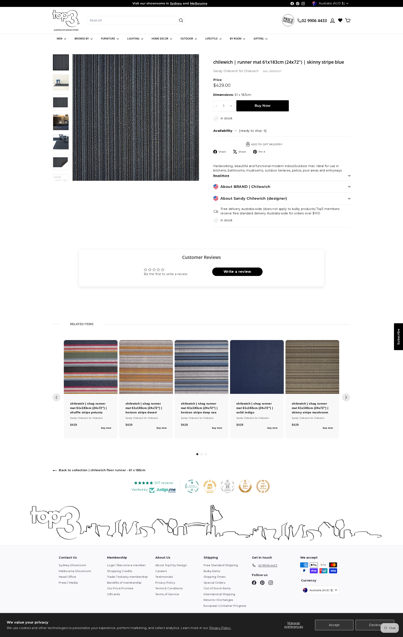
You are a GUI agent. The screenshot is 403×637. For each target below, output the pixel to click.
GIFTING (259, 38)
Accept (334, 625)
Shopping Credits (119, 571)
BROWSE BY (82, 38)
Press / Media (68, 582)
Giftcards (113, 594)
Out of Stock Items (217, 588)
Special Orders (214, 582)
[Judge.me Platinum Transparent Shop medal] (192, 486)
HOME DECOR (160, 38)
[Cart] (347, 20)
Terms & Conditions (169, 588)
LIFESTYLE (211, 38)
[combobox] (136, 20)
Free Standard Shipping (221, 565)
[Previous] (56, 397)
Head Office (67, 576)
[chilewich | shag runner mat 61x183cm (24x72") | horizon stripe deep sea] (201, 367)
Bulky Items (212, 571)
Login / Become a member (126, 565)
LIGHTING (133, 38)
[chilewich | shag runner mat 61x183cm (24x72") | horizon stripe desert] (146, 367)
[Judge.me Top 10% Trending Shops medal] (263, 486)
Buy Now (263, 106)
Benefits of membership (124, 582)
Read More (221, 175)
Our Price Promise (120, 588)
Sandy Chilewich (226, 71)
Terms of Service (167, 594)
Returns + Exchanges (218, 599)
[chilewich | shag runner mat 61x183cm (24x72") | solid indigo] (257, 367)
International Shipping (219, 594)
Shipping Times (214, 576)
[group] (90, 389)
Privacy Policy (165, 582)
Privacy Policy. (220, 628)
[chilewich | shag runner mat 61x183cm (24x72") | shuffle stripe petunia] (91, 367)
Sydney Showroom (72, 565)
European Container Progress (225, 605)
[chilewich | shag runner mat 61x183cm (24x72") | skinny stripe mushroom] (312, 367)
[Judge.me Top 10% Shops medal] (245, 486)
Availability (240, 131)
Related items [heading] (81, 324)
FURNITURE (108, 38)
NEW (60, 38)
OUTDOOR (187, 38)
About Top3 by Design (171, 565)
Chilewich (251, 71)
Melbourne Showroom (75, 571)
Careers (161, 571)
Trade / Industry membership (127, 576)
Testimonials (164, 576)
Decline (375, 625)
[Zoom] (136, 117)
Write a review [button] (237, 272)
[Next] (346, 397)
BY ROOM (236, 38)
